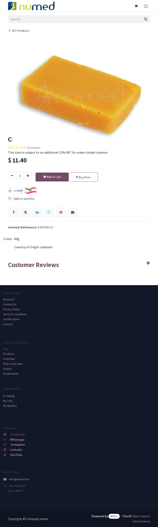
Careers (8, 324)
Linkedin (15, 449)
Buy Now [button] (84, 177)
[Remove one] (12, 175)
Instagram (18, 444)
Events (7, 369)
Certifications (11, 319)
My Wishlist (10, 406)
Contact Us (9, 304)
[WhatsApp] (49, 212)
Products (8, 354)
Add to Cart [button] (53, 177)
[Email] (73, 212)
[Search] (145, 19)
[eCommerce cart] (136, 6)
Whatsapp (17, 439)
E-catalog (9, 396)
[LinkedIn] (37, 212)
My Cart (7, 401)
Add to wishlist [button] (24, 198)
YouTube (16, 454)
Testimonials (11, 373)
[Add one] (28, 175)
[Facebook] (14, 212)
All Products (20, 30)
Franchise (9, 359)
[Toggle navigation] (146, 6)
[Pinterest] (61, 212)
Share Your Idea (12, 364)
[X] (25, 212)
